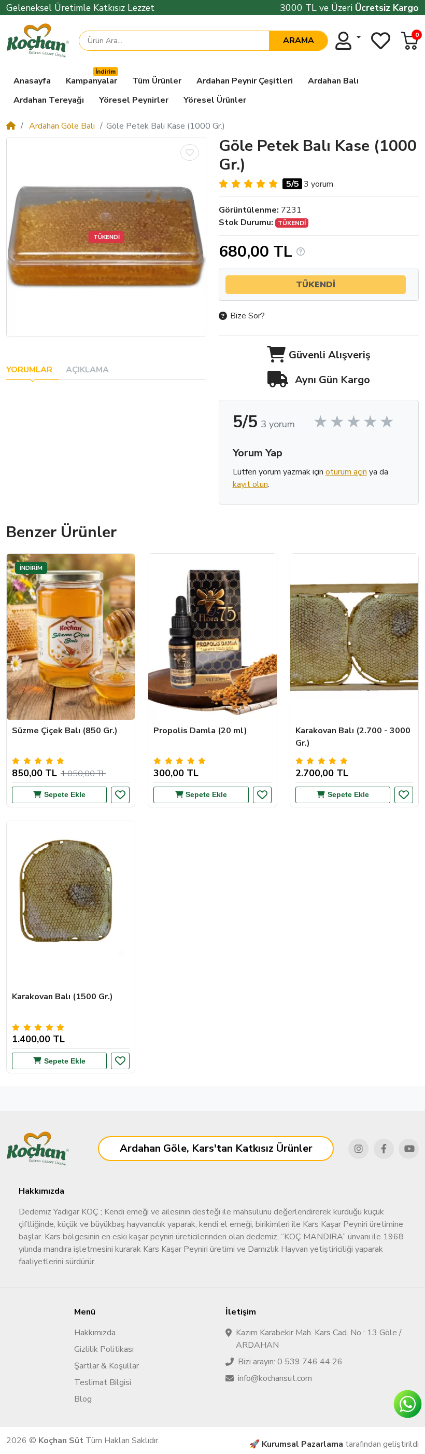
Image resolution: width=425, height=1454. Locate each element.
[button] (410, 41)
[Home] (11, 126)
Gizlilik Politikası (104, 1349)
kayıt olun (250, 484)
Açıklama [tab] (87, 369)
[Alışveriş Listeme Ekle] (189, 152)
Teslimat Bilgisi (102, 1382)
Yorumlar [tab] (29, 369)
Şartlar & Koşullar (106, 1366)
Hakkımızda (95, 1332)
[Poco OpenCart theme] (37, 1148)
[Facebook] (384, 1149)
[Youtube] (409, 1149)
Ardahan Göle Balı (61, 126)
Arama (298, 40)
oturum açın (346, 472)
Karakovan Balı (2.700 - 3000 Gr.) (352, 737)
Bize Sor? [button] (247, 315)
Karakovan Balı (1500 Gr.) (62, 996)
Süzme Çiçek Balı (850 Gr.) (65, 730)
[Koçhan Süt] (37, 40)
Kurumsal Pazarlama (302, 1444)
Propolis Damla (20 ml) (200, 730)
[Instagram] (358, 1149)
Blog (83, 1399)
